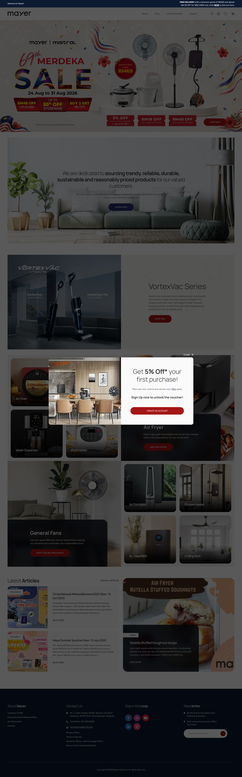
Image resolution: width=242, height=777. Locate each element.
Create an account (157, 411)
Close (187, 355)
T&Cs (173, 389)
